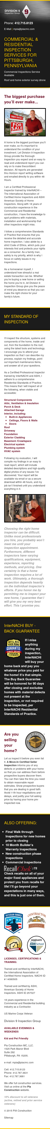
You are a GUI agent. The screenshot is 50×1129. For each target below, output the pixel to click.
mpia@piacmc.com (24, 29)
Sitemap (8, 1117)
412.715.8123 (24, 23)
